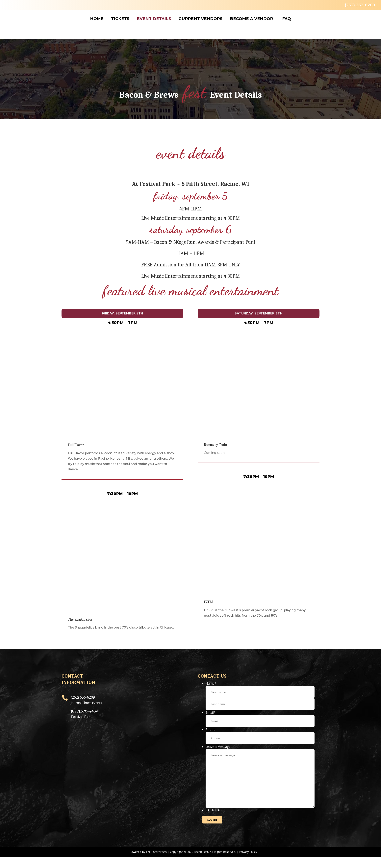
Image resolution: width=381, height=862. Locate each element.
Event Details (154, 18)
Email (211, 712)
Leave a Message (218, 746)
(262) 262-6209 (360, 5)
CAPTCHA (213, 810)
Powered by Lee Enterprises (148, 852)
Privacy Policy (248, 852)
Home (97, 18)
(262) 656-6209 (83, 697)
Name (211, 683)
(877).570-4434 (85, 711)
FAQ (286, 18)
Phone (210, 729)
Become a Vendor (251, 18)
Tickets (120, 18)
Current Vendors (200, 18)
